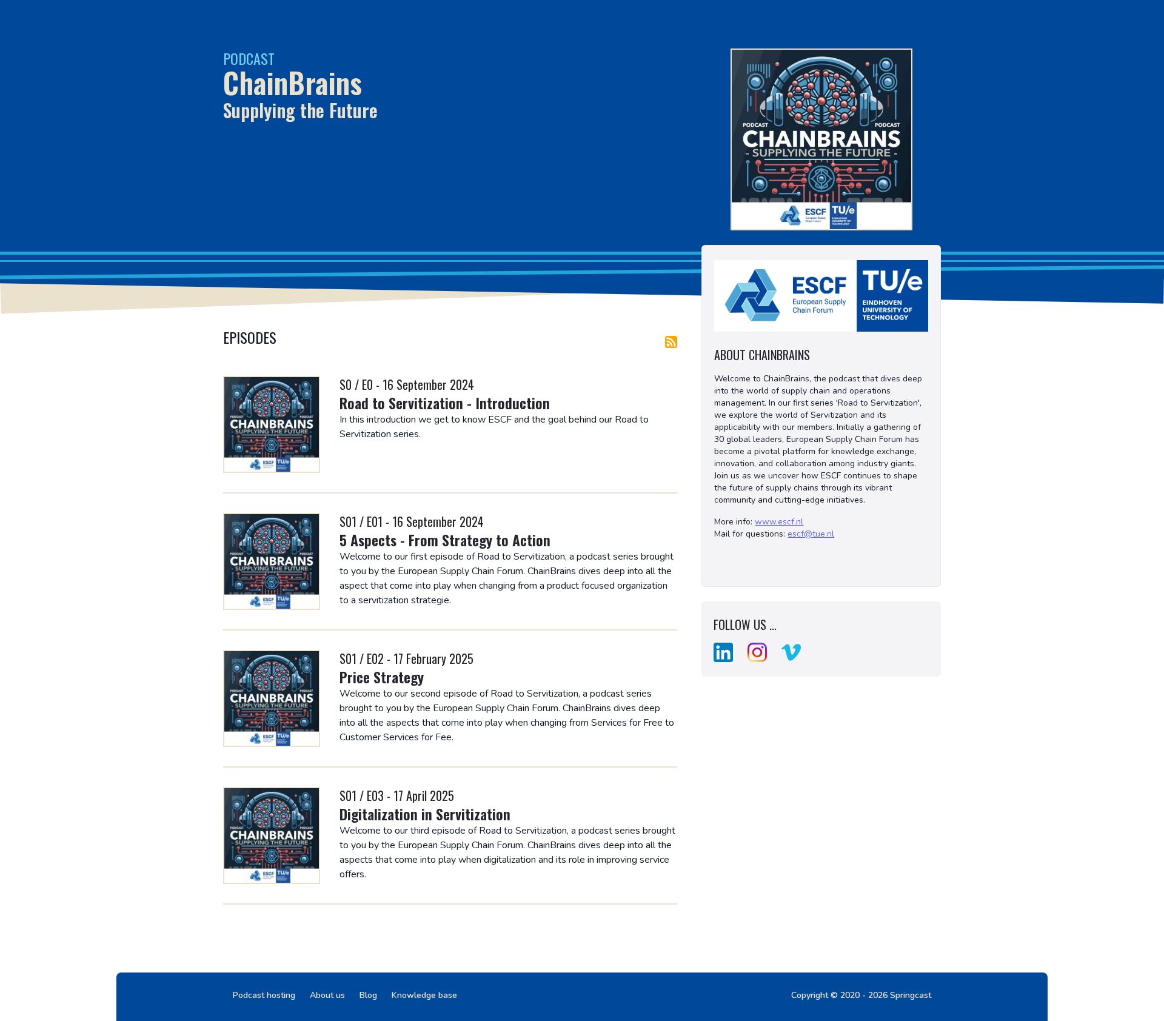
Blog (368, 995)
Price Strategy (382, 677)
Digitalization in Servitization (425, 814)
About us (327, 995)
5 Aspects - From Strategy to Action (445, 540)
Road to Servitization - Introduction (445, 402)
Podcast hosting (264, 995)
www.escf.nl (779, 521)
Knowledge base (424, 995)
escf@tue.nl (811, 534)
